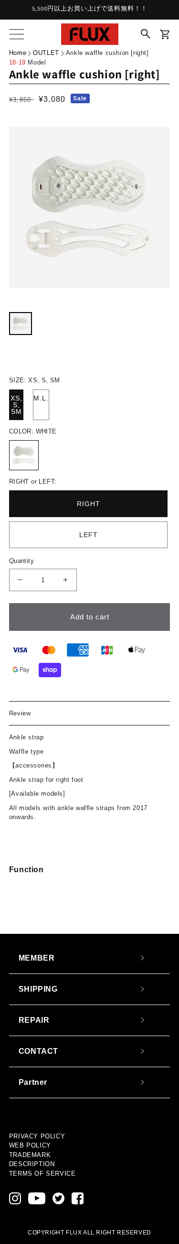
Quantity (21, 560)
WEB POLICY (30, 1145)
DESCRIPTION (32, 1164)
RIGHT (88, 504)
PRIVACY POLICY (37, 1136)
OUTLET (46, 52)
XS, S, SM (16, 404)
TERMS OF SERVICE (42, 1173)
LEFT (88, 535)
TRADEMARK (30, 1154)
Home (17, 52)
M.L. (41, 398)
